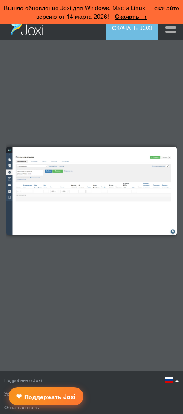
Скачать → (131, 16)
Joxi (24, 26)
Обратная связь (21, 407)
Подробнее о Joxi (23, 380)
